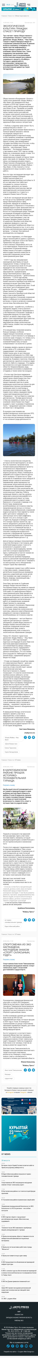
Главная (4, 16)
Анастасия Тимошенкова (13, 1070)
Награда (7, 1074)
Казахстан (19, 1314)
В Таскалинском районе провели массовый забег (18, 1199)
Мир (19, 1311)
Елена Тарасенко (10, 748)
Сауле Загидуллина (11, 752)
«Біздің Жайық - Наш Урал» (12, 739)
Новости (11, 16)
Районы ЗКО (19, 1320)
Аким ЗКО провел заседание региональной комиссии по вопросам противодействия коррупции (16, 1289)
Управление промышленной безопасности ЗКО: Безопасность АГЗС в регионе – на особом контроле (18, 1207)
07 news (18, 760)
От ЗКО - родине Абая (9, 1297)
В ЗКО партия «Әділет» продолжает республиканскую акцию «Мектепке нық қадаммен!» (15, 1218)
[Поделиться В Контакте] (33, 737)
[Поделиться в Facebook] (25, 737)
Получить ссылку (9, 785)
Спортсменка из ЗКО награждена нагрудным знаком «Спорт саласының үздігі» (17, 1183)
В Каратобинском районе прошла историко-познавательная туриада (16, 1174)
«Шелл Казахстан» (11, 744)
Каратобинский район (12, 926)
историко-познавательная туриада (13, 921)
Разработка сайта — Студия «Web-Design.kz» (19, 1351)
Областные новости (22, 16)
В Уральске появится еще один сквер (14, 1254)
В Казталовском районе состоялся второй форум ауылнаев (18, 1191)
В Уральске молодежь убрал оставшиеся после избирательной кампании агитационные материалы (18, 1237)
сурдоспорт (9, 1078)
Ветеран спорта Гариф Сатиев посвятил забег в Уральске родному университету (18, 1165)
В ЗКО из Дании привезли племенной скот (16, 1280)
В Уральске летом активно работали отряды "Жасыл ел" (17, 1247)
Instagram (10, 1092)
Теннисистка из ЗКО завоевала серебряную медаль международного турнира (17, 1228)
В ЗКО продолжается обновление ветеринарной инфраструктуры (18, 1262)
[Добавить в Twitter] (29, 737)
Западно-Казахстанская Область (19, 1317)
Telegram (23, 1092)
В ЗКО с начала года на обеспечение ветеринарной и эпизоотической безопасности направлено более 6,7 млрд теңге (19, 1272)
